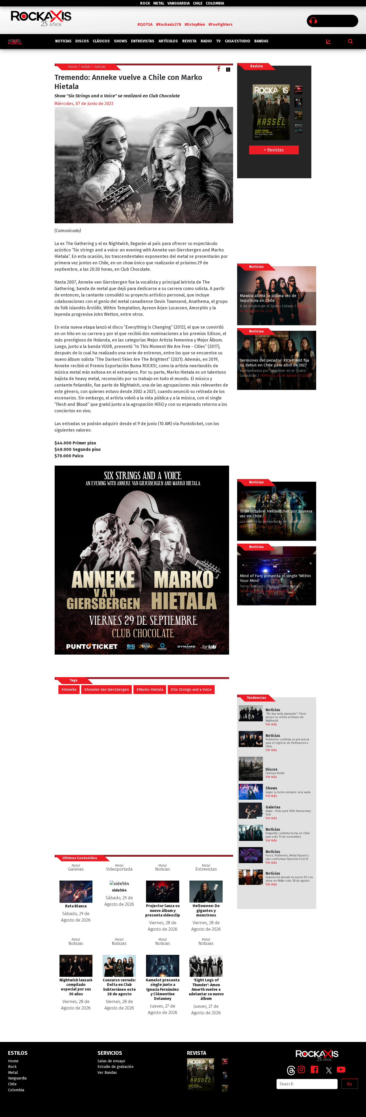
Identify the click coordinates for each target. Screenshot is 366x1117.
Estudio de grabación (115, 1066)
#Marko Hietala (149, 689)
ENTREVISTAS (142, 41)
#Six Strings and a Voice (191, 689)
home (72, 67)
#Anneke (69, 689)
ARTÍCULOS (168, 41)
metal (85, 67)
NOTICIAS (63, 41)
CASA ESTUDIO (237, 41)
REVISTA (189, 41)
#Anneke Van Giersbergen (106, 689)
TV (218, 41)
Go (349, 1083)
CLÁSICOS (101, 41)
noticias (100, 67)
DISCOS (82, 41)
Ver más (271, 724)
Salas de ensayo (111, 1061)
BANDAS (261, 41)
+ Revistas (274, 150)
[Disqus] (143, 774)
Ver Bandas (107, 1072)
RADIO (206, 41)
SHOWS (120, 41)
